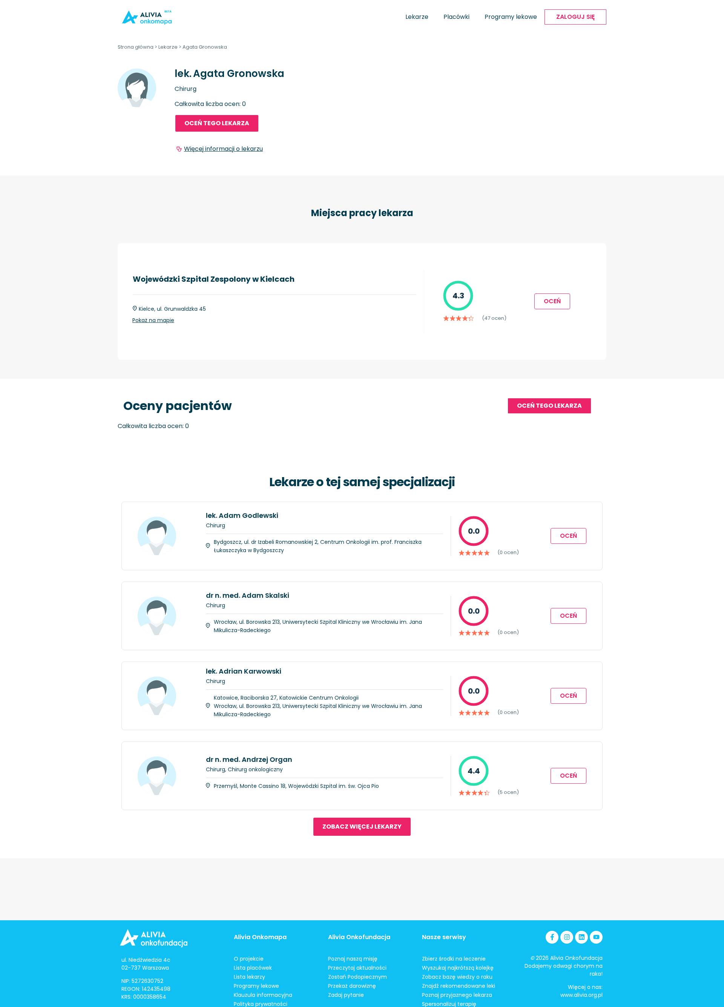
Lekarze (416, 16)
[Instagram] (566, 937)
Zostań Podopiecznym (357, 977)
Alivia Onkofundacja (359, 937)
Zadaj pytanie (346, 995)
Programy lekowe (511, 16)
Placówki (456, 16)
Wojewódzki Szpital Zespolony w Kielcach (214, 279)
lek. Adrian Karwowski (243, 671)
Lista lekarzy (249, 977)
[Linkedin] (581, 937)
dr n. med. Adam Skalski (247, 595)
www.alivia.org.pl (581, 995)
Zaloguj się (575, 16)
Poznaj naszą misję (352, 958)
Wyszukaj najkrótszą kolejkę (458, 968)
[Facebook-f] (552, 937)
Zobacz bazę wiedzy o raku (457, 977)
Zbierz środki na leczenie (454, 958)
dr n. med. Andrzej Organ (249, 759)
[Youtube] (596, 937)
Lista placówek (253, 968)
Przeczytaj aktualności (357, 968)
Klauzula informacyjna (263, 995)
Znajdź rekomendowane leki (458, 986)
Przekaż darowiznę (352, 986)
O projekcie (249, 958)
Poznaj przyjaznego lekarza (457, 995)
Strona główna (135, 47)
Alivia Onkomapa (260, 937)
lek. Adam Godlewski (242, 515)
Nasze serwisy (444, 937)
